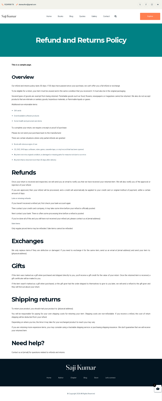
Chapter (73, 378)
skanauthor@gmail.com (27, 4)
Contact (106, 16)
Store (96, 378)
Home (49, 16)
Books (60, 16)
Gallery (94, 16)
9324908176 (9, 4)
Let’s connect (110, 378)
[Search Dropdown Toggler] (116, 16)
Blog (71, 16)
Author (60, 378)
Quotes (82, 16)
